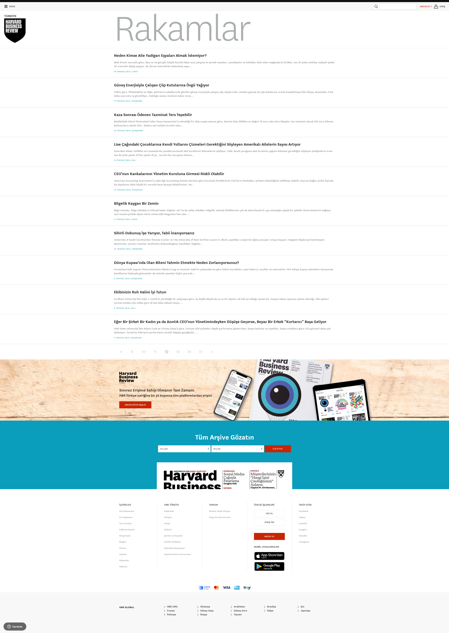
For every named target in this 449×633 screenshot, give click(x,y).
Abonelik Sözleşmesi (174, 548)
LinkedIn (303, 523)
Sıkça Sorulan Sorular (219, 517)
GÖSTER (278, 448)
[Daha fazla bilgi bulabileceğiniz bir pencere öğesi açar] (15, 626)
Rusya (203, 614)
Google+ (303, 529)
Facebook (303, 511)
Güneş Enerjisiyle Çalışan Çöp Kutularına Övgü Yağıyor (161, 85)
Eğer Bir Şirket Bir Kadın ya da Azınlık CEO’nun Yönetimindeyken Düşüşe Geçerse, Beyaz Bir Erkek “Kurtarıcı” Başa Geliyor (220, 321)
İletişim (168, 517)
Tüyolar (123, 554)
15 (201, 351)
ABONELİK (425, 6)
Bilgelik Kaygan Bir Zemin (136, 203)
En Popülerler (126, 517)
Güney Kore (240, 610)
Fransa (170, 610)
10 (144, 351)
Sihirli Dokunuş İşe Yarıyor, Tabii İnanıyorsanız (154, 232)
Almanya (205, 606)
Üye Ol (269, 513)
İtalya (269, 610)
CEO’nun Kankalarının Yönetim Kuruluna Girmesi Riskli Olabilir (169, 173)
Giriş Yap (269, 522)
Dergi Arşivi (124, 535)
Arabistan (239, 606)
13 (178, 351)
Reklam (168, 529)
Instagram (304, 541)
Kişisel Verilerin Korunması (177, 554)
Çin (302, 606)
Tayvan (237, 614)
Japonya (305, 610)
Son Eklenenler (126, 511)
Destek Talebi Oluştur (220, 511)
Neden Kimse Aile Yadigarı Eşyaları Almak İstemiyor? (160, 55)
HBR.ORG (172, 606)
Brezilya (271, 606)
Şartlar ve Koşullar (173, 535)
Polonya (171, 614)
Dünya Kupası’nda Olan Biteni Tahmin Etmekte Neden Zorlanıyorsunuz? (176, 262)
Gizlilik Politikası (172, 541)
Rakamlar (124, 560)
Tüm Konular (125, 523)
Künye (167, 523)
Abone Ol (269, 536)
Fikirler (122, 548)
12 (166, 351)
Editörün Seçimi (127, 529)
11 (155, 351)
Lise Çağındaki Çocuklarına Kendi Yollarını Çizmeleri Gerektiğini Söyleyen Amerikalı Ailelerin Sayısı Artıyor (207, 144)
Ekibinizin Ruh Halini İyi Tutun (140, 292)
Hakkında (169, 511)
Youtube (303, 535)
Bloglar (122, 541)
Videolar (123, 566)
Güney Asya (207, 610)
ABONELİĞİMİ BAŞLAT (135, 404)
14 (189, 351)
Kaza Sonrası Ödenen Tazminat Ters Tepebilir (153, 114)
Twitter (302, 517)
